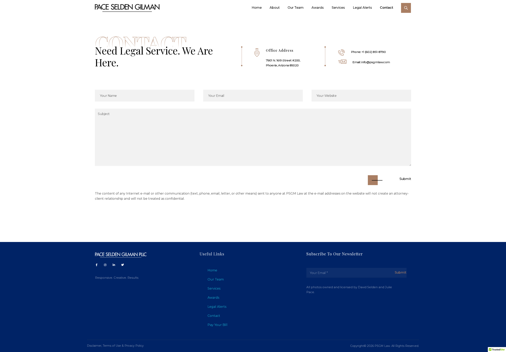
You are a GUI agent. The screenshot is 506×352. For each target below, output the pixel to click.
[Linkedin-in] (113, 265)
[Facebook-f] (96, 265)
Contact (214, 316)
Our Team (216, 279)
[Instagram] (105, 265)
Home (212, 270)
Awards (213, 297)
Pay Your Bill (218, 325)
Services (214, 288)
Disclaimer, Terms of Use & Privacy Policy (115, 345)
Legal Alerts (217, 307)
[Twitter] (122, 265)
